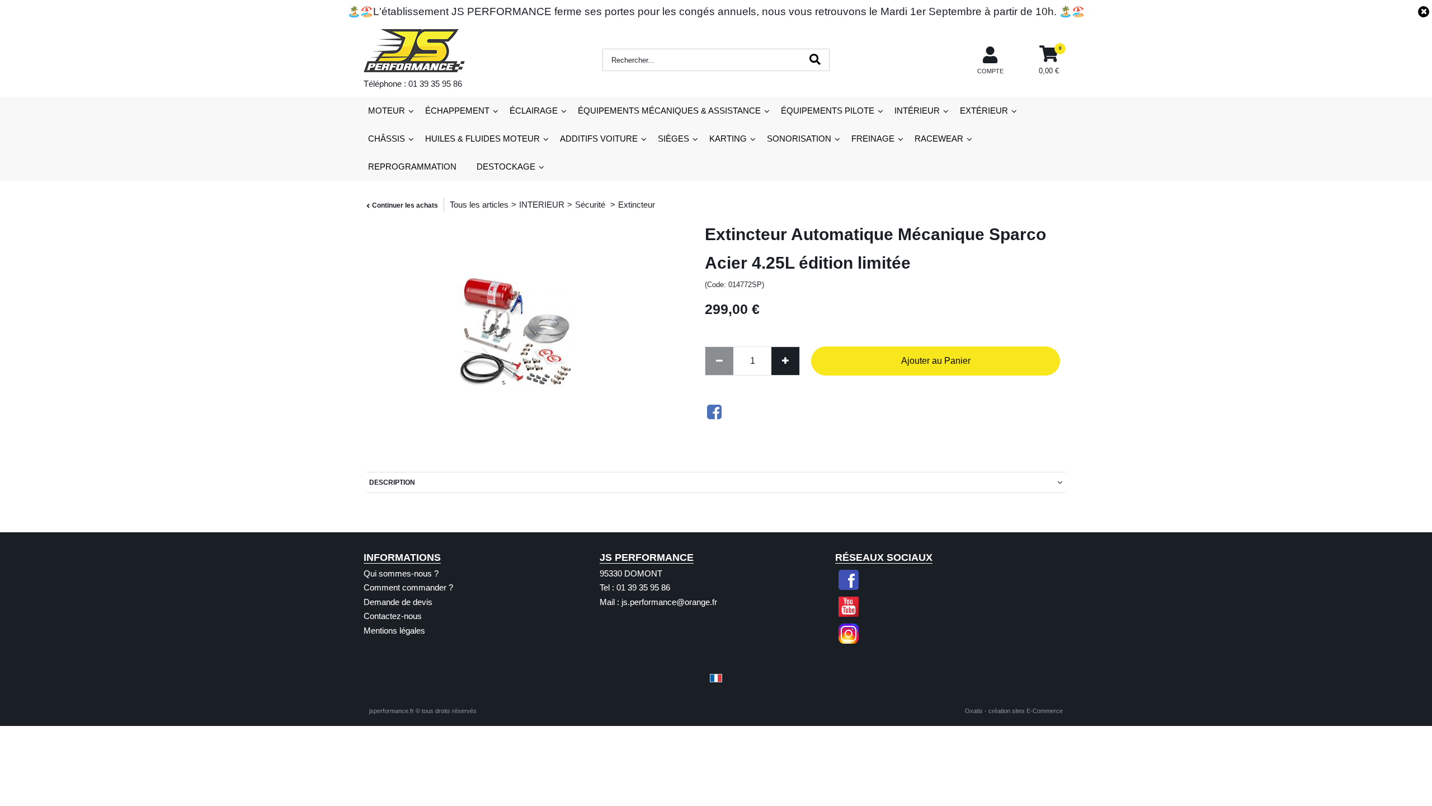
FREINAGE (872, 138)
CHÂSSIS (386, 138)
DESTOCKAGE (506, 166)
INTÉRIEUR (917, 110)
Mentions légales (394, 630)
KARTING (728, 138)
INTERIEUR (541, 204)
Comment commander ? (408, 587)
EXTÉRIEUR (984, 110)
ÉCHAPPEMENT (457, 110)
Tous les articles (479, 204)
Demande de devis (398, 602)
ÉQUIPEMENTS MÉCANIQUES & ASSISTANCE (669, 110)
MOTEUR (386, 110)
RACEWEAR (939, 138)
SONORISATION (799, 138)
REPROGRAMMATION (412, 166)
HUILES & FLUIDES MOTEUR (482, 138)
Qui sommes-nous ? (401, 573)
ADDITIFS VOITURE (599, 138)
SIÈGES (673, 138)
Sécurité (591, 204)
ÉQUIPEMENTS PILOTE (827, 110)
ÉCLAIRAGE (534, 110)
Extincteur (636, 204)
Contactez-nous (393, 616)
